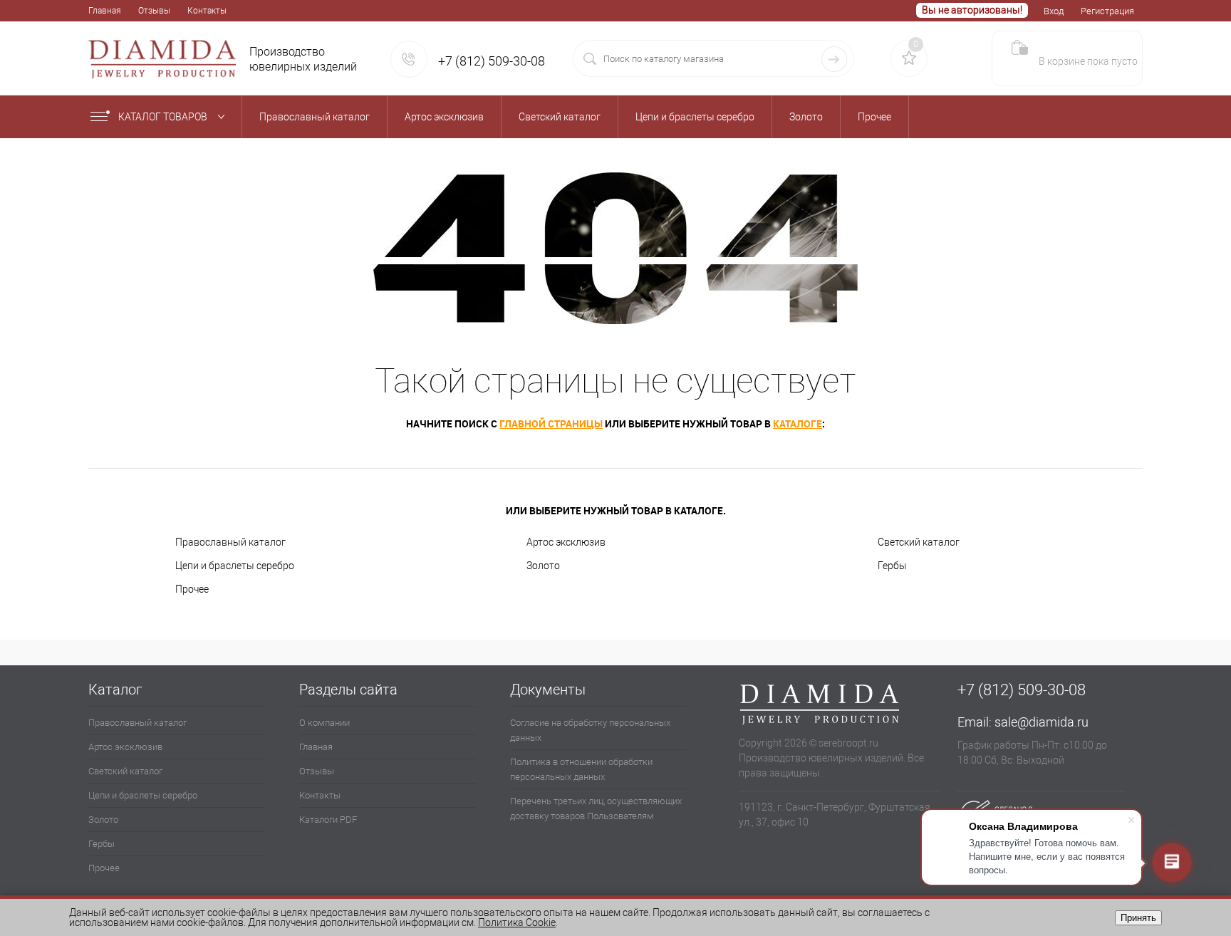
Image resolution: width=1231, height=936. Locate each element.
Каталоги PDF (328, 819)
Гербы (892, 565)
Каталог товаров (163, 117)
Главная (104, 11)
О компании (324, 722)
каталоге (797, 423)
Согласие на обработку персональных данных (590, 730)
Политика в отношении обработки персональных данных (581, 769)
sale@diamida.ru (1041, 721)
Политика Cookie (517, 922)
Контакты (207, 11)
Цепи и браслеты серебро (234, 565)
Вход (1054, 11)
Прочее (192, 589)
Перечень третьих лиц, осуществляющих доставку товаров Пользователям (596, 808)
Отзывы (154, 11)
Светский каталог (919, 542)
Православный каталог (230, 542)
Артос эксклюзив (566, 542)
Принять (1138, 917)
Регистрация (1107, 11)
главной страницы (551, 423)
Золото (543, 565)
